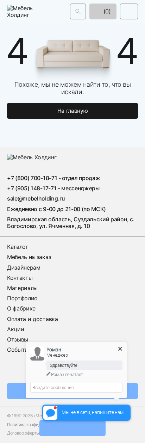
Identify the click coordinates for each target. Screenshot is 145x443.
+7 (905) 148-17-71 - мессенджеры (53, 188)
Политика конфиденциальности (38, 424)
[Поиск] (78, 11)
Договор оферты (23, 433)
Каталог (17, 246)
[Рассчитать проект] (72, 428)
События (19, 349)
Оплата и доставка (32, 318)
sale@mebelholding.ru (36, 198)
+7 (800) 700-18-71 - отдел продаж (53, 177)
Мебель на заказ (29, 256)
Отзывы (17, 339)
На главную (72, 110)
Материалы (22, 287)
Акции (15, 329)
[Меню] (129, 11)
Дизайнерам (23, 267)
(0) (106, 11)
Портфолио (22, 298)
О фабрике (21, 308)
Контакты (19, 277)
